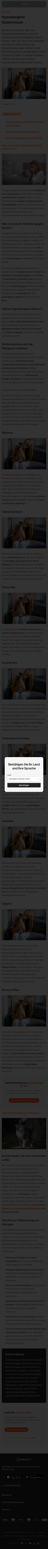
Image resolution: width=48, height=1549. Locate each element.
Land (9, 775)
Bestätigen (24, 785)
